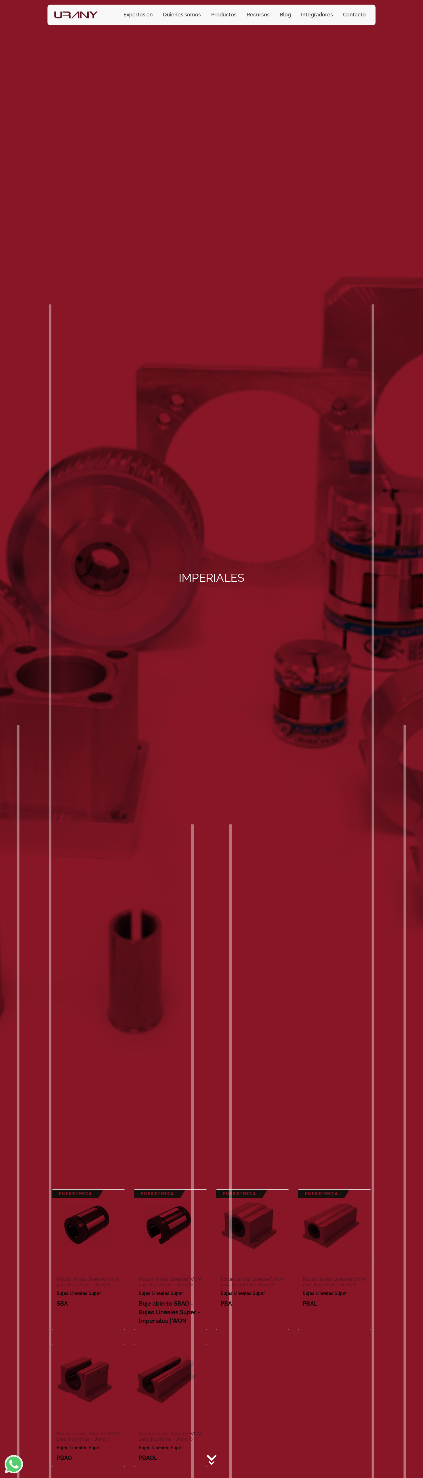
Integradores (317, 15)
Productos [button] (224, 15)
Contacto (354, 15)
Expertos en (138, 15)
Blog (285, 15)
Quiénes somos (182, 15)
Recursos (258, 15)
